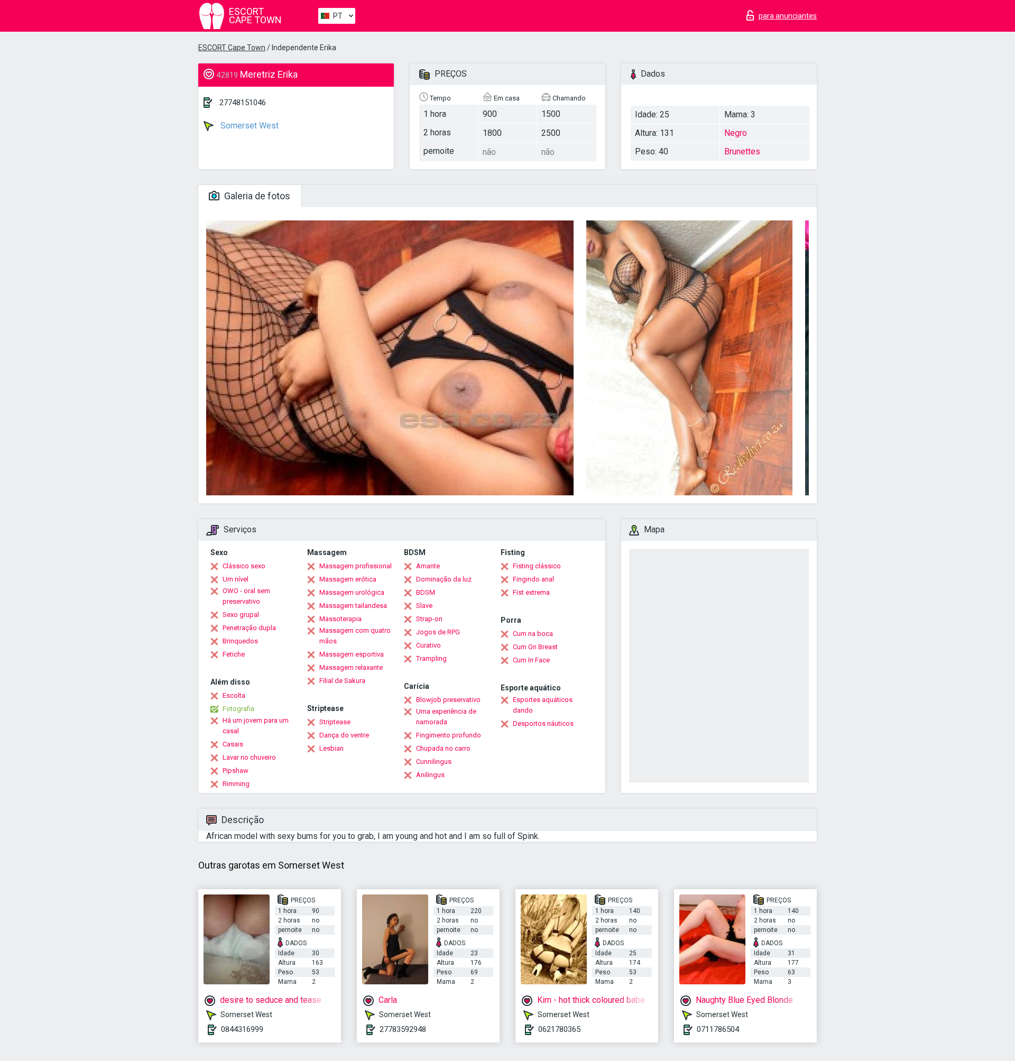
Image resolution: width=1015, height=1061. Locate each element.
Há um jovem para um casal (256, 725)
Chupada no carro (443, 748)
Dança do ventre (344, 735)
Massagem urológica (351, 592)
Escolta (234, 695)
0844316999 (242, 1029)
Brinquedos (240, 641)
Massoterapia (340, 619)
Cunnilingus (433, 761)
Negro (735, 133)
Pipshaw (235, 770)
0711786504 (718, 1029)
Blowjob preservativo (448, 700)
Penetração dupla (249, 628)
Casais (233, 744)
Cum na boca (533, 634)
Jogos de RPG (438, 632)
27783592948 (403, 1029)
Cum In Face (531, 660)
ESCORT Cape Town (231, 47)
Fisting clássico (537, 566)
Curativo (428, 645)
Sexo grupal (241, 615)
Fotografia (238, 709)
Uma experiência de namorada (446, 716)
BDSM (425, 592)
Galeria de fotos (256, 195)
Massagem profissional (355, 566)
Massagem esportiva (351, 654)
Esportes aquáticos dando (543, 705)
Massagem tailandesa (353, 606)
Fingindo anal (533, 579)
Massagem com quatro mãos (355, 635)
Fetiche (234, 654)
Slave (424, 606)
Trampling (431, 658)
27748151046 (242, 102)
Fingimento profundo (448, 735)
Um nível (235, 579)
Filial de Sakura (342, 681)
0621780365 (559, 1029)
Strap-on (429, 619)
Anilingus (430, 775)
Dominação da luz (444, 579)
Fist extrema (531, 592)
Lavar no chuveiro (249, 757)
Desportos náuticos (543, 723)
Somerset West (248, 126)
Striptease (334, 722)
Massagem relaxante (351, 667)
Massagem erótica (347, 579)
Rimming (236, 784)
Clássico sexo (244, 566)
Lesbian (331, 748)
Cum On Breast (535, 647)
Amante (428, 566)
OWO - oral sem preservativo (246, 596)
